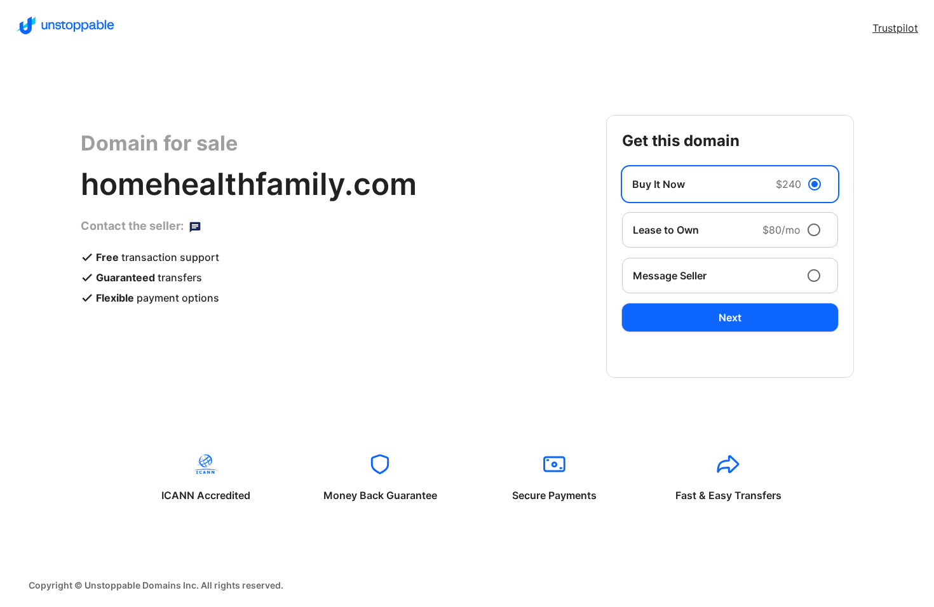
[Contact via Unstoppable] (195, 226)
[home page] (65, 25)
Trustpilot (895, 28)
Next (730, 317)
